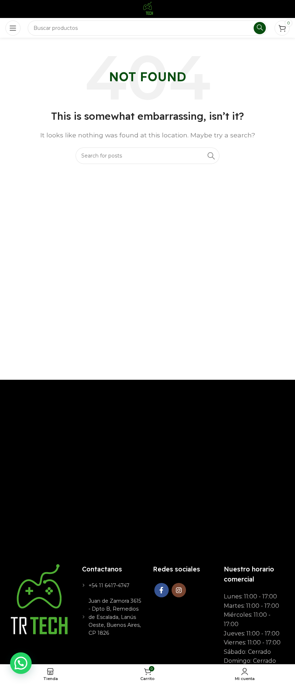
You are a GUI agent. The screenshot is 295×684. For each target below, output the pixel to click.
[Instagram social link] (179, 590)
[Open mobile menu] (13, 28)
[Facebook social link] (161, 590)
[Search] (211, 155)
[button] (21, 663)
